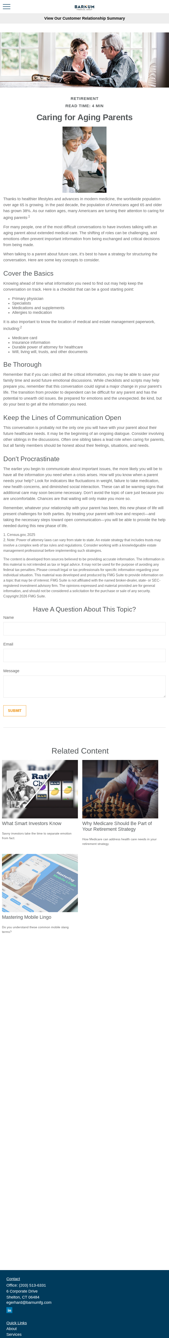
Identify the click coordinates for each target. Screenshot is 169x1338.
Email (8, 644)
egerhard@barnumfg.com (28, 1302)
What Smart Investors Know (31, 823)
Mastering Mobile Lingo (26, 917)
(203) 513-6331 (32, 1285)
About (11, 1329)
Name (8, 617)
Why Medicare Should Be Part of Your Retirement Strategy (117, 826)
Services (14, 1334)
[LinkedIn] (9, 1310)
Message (11, 671)
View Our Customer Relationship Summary (84, 18)
